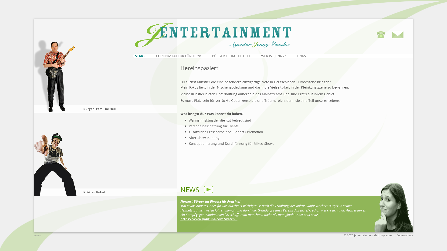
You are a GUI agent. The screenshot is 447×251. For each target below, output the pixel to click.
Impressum (387, 235)
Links (301, 56)
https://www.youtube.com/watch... (208, 219)
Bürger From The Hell (231, 56)
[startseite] (238, 32)
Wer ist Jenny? (273, 56)
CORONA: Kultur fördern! (178, 56)
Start (140, 56)
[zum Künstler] (56, 76)
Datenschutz (405, 235)
